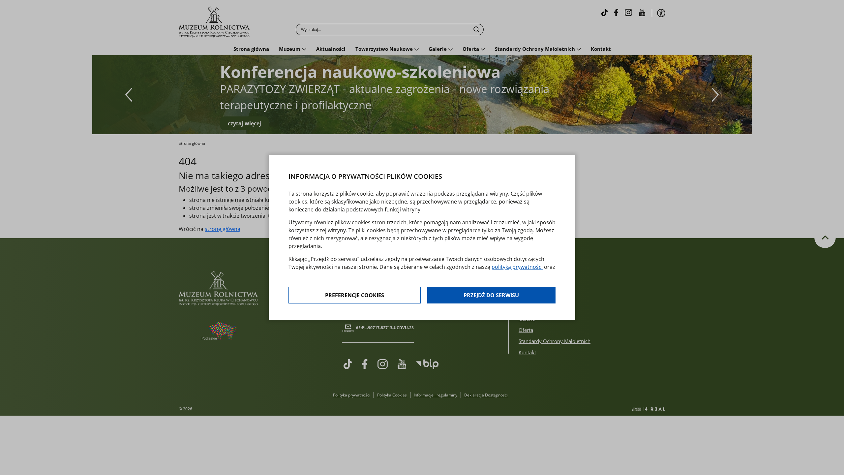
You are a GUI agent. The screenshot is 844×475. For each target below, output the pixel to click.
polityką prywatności (517, 266)
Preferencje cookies (354, 295)
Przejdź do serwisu (491, 295)
